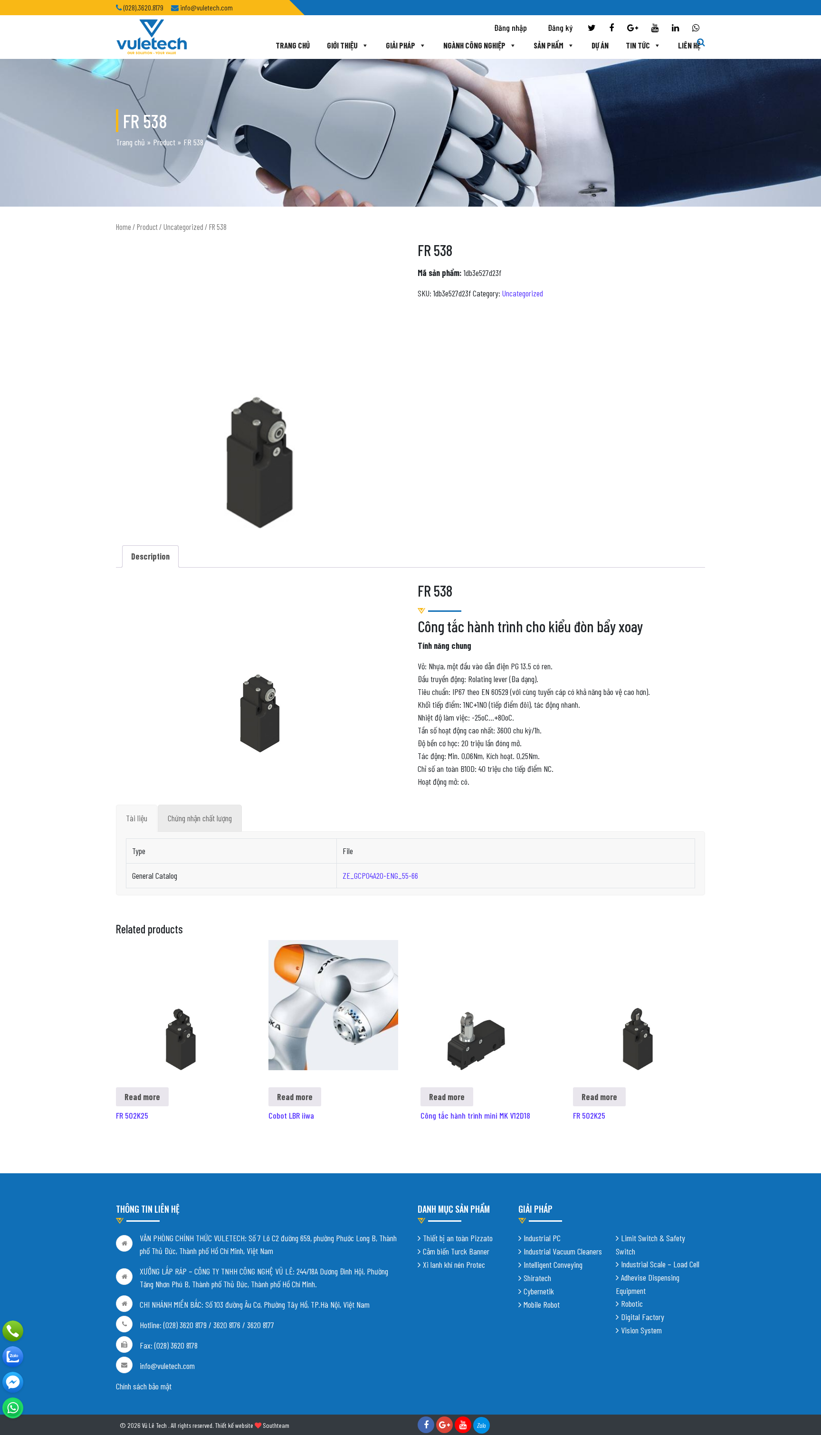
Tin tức (638, 45)
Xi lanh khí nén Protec (454, 1264)
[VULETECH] (12, 1356)
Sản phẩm (548, 45)
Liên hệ (689, 45)
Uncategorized (183, 226)
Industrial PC (542, 1238)
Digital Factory (642, 1316)
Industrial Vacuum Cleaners (563, 1251)
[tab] (136, 818)
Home (123, 226)
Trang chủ (293, 45)
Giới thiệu (342, 45)
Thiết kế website (234, 1425)
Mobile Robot (542, 1304)
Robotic (632, 1303)
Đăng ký (560, 27)
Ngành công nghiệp (474, 45)
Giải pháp (400, 45)
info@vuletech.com (167, 1365)
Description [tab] (150, 556)
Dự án (600, 45)
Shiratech (537, 1278)
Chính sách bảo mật (144, 1386)
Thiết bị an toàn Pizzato (458, 1238)
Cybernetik (539, 1291)
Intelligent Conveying (553, 1264)
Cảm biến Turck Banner (456, 1251)
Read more (142, 1097)
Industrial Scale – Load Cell (660, 1264)
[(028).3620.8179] (12, 1331)
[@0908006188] (12, 1407)
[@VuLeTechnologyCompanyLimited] (12, 1382)
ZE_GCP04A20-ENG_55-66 (380, 875)
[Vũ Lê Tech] (151, 36)
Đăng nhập (510, 27)
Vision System (641, 1330)
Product (164, 142)
